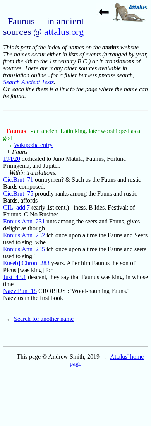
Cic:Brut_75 (18, 193)
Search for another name (44, 318)
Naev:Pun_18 (20, 291)
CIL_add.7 (16, 207)
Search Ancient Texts (28, 82)
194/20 (11, 158)
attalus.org (64, 32)
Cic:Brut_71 (18, 179)
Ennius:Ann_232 (24, 235)
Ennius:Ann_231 (24, 221)
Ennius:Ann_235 (24, 249)
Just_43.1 (14, 277)
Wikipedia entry (33, 144)
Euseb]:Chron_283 (26, 263)
